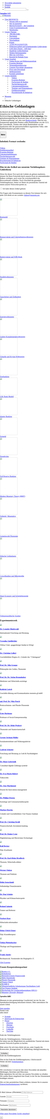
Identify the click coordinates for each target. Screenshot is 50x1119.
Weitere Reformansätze (17, 53)
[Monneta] (6, 15)
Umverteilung (14, 38)
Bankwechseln (31, 120)
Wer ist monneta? (15, 24)
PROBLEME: (14, 34)
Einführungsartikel (7, 150)
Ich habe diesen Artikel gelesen (14, 189)
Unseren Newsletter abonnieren (20, 67)
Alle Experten (5, 962)
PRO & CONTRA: (16, 55)
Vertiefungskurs (17, 1062)
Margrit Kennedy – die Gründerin (21, 26)
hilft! (5, 13)
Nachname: (4, 1105)
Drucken (9, 1023)
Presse (7, 1021)
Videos (2, 148)
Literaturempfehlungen (8, 154)
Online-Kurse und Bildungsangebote (22, 61)
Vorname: (3, 1101)
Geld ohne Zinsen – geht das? (20, 49)
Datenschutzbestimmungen (10, 1084)
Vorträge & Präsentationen (9, 158)
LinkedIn (9, 1029)
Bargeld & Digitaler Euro (18, 57)
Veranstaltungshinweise (18, 65)
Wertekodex (13, 30)
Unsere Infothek (11, 76)
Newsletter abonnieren (13, 3)
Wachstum (13, 36)
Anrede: (3, 1097)
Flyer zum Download (17, 70)
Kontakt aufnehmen (16, 74)
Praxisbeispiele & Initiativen (10, 161)
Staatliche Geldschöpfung (18, 51)
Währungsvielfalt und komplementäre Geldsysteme (28, 47)
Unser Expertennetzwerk (18, 28)
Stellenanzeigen (15, 72)
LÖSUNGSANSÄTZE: (18, 44)
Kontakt (8, 1017)
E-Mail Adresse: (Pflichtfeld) (10, 1092)
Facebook (10, 1027)
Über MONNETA (11, 19)
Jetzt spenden (5, 1008)
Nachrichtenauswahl (7, 156)
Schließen (4, 1053)
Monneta (8, 96)
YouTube (9, 1031)
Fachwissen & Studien (8, 163)
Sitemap (9, 1025)
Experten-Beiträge (16, 63)
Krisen (11, 42)
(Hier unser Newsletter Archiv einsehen (14, 1114)
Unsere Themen (10, 32)
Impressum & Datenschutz (14, 1019)
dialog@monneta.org (32, 195)
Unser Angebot (10, 59)
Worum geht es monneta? (18, 21)
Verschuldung (14, 40)
